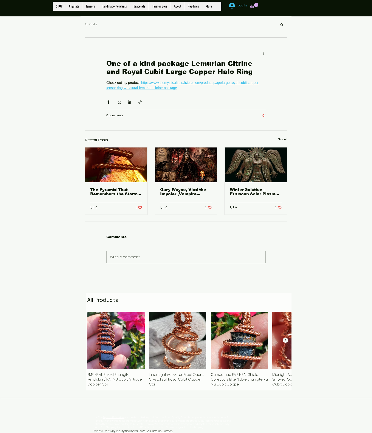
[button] (254, 5)
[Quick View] (116, 340)
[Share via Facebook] (108, 102)
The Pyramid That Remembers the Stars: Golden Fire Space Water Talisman (113, 191)
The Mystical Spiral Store (130, 431)
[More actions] (263, 53)
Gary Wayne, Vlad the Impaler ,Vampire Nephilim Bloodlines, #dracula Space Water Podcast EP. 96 (183, 191)
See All (282, 139)
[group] (188, 349)
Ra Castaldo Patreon (159, 431)
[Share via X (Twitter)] (119, 102)
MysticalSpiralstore (113, 417)
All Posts (91, 24)
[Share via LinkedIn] (129, 102)
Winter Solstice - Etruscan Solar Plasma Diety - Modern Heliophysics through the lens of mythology (254, 191)
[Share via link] (140, 102)
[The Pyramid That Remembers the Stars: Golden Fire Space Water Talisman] (116, 164)
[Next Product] (285, 340)
